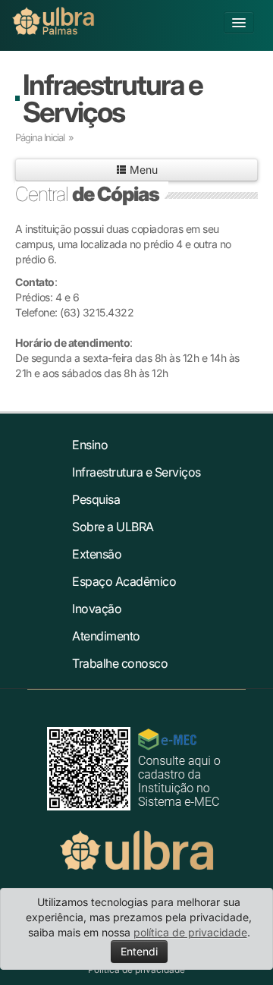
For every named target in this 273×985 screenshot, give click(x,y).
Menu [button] (142, 169)
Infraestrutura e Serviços (112, 98)
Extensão (96, 554)
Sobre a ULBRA (113, 526)
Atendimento (106, 636)
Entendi (139, 951)
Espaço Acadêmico (124, 581)
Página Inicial (39, 137)
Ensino (90, 444)
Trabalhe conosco (120, 663)
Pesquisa (96, 499)
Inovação (96, 608)
